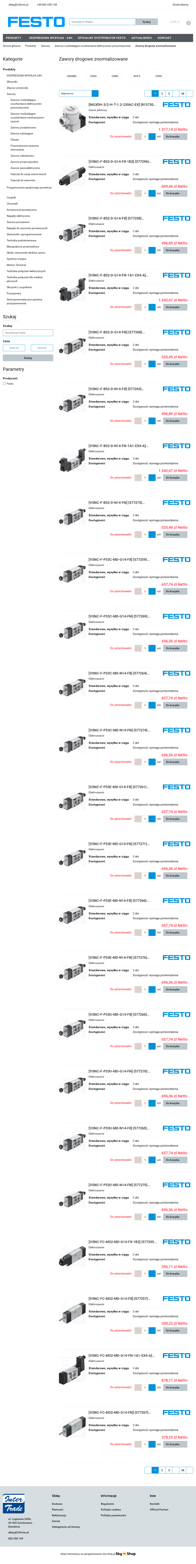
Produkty (9, 69)
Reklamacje (59, 1515)
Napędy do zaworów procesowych (27, 228)
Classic (15, 139)
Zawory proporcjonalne (25, 161)
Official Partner (159, 1509)
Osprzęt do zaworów (23, 180)
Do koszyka (173, 136)
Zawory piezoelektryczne (25, 167)
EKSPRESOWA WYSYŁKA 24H (24, 75)
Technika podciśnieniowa (22, 240)
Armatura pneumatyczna (22, 209)
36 (182, 93)
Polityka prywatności (113, 1515)
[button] (56, 1496)
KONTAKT (165, 38)
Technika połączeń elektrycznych (26, 271)
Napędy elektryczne (18, 215)
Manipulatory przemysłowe (23, 246)
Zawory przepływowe (24, 127)
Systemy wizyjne (17, 258)
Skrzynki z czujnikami (19, 287)
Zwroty (56, 1521)
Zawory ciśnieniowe (22, 155)
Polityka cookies (111, 1509)
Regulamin (107, 1503)
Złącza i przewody (18, 87)
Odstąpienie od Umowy (66, 1526)
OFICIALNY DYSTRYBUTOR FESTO (102, 38)
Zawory (11, 93)
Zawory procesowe (18, 222)
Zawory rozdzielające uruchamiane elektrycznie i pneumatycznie (26, 103)
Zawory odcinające (22, 133)
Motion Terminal (16, 264)
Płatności (57, 1509)
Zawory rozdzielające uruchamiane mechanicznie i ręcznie (27, 117)
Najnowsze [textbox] (67, 93)
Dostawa (57, 1503)
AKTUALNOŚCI (141, 38)
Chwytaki (12, 203)
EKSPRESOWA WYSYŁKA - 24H (50, 38)
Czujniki (11, 197)
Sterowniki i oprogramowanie (24, 234)
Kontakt (154, 1503)
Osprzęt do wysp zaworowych (29, 174)
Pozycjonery (14, 293)
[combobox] (79, 93)
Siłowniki (12, 81)
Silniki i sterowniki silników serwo (26, 252)
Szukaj (28, 357)
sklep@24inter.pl (18, 1532)
